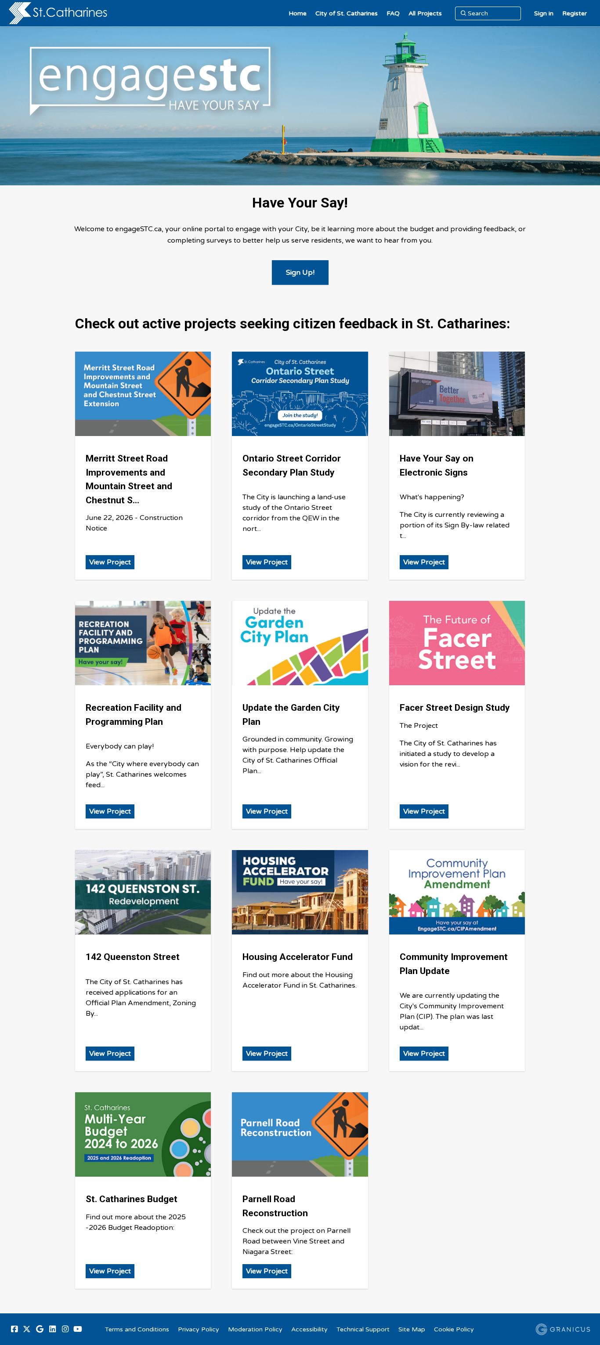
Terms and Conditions (137, 1329)
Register (574, 13)
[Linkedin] (52, 1329)
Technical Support (363, 1329)
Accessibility (309, 1329)
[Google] (39, 1329)
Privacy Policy (198, 1329)
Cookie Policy (454, 1329)
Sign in (543, 13)
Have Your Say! (300, 202)
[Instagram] (65, 1329)
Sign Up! (300, 272)
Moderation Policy (255, 1329)
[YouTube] (77, 1329)
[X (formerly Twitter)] (27, 1329)
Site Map (411, 1329)
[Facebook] (14, 1329)
